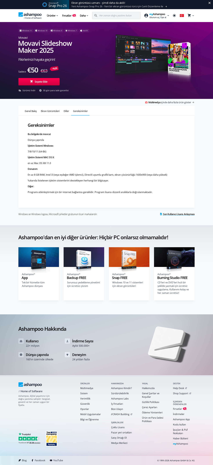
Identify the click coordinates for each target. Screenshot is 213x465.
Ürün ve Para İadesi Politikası (152, 419)
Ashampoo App (181, 419)
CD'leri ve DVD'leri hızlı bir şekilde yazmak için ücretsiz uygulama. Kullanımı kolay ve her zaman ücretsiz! (173, 287)
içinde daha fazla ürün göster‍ (169, 102)
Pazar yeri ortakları (121, 432)
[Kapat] (209, 3)
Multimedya (86, 388)
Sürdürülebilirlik (120, 393)
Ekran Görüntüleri (50, 111)
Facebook (40, 460)
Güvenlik (85, 403)
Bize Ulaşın (117, 409)
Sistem (84, 393)
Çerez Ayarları (149, 407)
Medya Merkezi (119, 443)
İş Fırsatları (117, 403)
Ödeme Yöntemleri (152, 412)
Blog (24, 460)
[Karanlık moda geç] (174, 15)
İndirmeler (178, 414)
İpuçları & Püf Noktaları (180, 431)
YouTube (58, 460)
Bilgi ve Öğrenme (89, 419)
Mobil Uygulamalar (90, 414)
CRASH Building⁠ (120, 414)
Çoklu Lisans (118, 427)
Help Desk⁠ (178, 388)
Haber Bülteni (180, 438)
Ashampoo (180, 444)
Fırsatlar (68, 15)
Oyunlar (84, 409)
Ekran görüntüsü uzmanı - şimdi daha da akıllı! (98, 2)
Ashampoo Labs (120, 398)
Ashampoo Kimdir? (121, 388)
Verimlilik (85, 398)
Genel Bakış (31, 111)
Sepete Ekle (41, 81)
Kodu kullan (179, 424)
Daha (83, 15)
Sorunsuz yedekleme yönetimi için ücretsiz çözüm (83, 284)
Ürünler (51, 15)
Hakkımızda (148, 388)
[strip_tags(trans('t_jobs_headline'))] (51, 438)
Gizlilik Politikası (150, 402)
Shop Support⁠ (180, 393)
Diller (66, 111)
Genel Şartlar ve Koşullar (150, 395)
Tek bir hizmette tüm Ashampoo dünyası (33, 284)
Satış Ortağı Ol (119, 437)
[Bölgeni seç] (181, 15)
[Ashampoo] (30, 384)
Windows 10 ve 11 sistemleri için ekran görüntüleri (127, 284)
